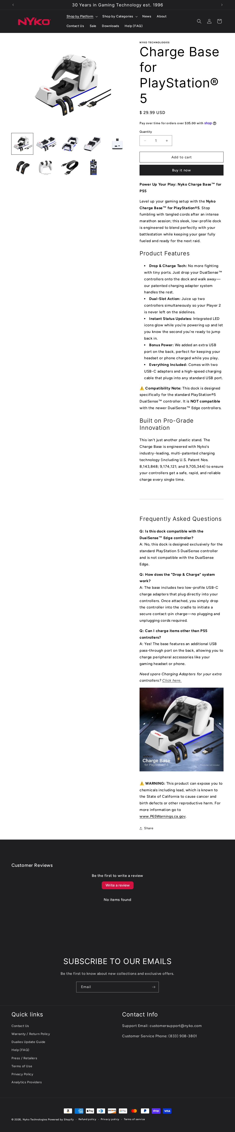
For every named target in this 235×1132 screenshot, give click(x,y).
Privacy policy (110, 1119)
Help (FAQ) (20, 1050)
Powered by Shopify (61, 1119)
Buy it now (181, 170)
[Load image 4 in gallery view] (93, 144)
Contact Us (20, 1026)
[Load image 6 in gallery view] (22, 167)
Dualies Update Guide (28, 1042)
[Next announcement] (222, 4)
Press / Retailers (24, 1058)
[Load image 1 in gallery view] (22, 144)
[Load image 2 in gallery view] (46, 144)
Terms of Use (21, 1066)
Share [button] (148, 828)
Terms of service (134, 1119)
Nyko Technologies (35, 1119)
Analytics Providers (26, 1082)
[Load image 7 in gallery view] (46, 167)
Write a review (118, 885)
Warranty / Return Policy (30, 1034)
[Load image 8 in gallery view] (70, 167)
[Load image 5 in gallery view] (117, 144)
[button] (82, 16)
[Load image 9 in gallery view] (93, 167)
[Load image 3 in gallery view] (70, 144)
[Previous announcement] (13, 4)
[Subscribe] (153, 987)
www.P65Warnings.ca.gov (162, 816)
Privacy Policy (22, 1074)
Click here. (172, 680)
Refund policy (87, 1119)
